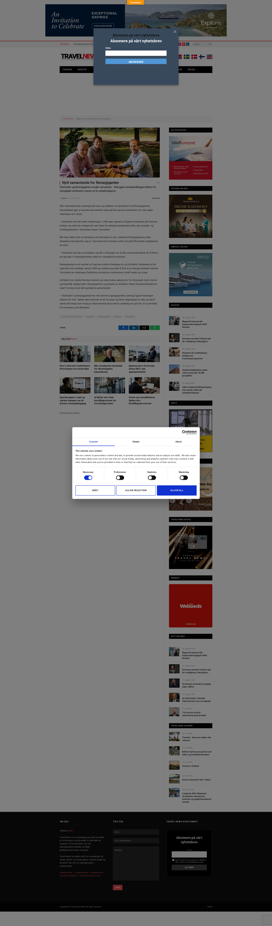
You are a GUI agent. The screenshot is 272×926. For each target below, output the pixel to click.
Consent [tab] (93, 441)
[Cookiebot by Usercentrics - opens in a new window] (184, 432)
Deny (95, 490)
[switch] (120, 477)
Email (108, 48)
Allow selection (136, 490)
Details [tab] (136, 441)
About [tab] (178, 441)
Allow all (176, 490)
